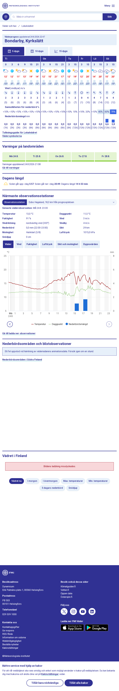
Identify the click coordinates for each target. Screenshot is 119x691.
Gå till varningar (11, 167)
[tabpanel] (59, 93)
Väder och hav (9, 26)
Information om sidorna (14, 637)
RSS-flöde (7, 634)
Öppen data (66, 593)
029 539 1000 (9, 614)
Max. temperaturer (73, 481)
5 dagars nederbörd (52, 488)
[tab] (13, 51)
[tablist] (59, 51)
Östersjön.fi (66, 597)
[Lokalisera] (5, 16)
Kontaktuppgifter (10, 627)
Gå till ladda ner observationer (19, 333)
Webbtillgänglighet (11, 641)
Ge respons (8, 630)
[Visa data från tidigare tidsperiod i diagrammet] (10, 324)
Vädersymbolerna (12, 136)
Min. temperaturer (98, 481)
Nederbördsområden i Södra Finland (22, 359)
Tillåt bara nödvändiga (44, 682)
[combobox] (58, 17)
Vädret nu (16, 481)
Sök (110, 16)
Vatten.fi (65, 590)
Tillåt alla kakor (78, 682)
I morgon (32, 481)
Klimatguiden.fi (68, 586)
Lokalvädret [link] (27, 26)
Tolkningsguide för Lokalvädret (19, 132)
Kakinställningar (10, 648)
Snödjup (73, 488)
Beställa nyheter (10, 644)
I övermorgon (50, 481)
